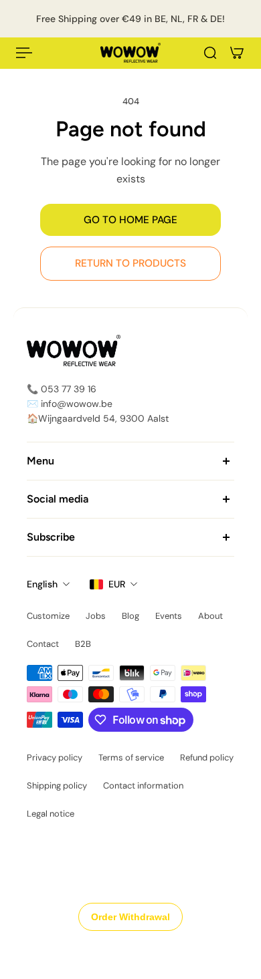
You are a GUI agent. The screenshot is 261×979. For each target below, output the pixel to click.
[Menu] (24, 52)
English (42, 584)
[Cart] (237, 52)
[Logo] (130, 52)
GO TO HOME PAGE (130, 220)
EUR (116, 584)
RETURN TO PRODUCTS (130, 263)
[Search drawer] (210, 52)
